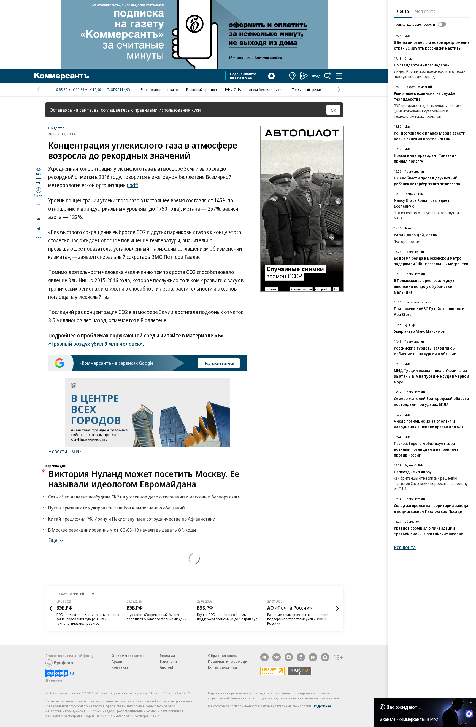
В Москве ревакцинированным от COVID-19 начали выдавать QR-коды (122, 530)
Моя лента (425, 11)
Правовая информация (229, 661)
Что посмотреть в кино (159, 89)
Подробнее (322, 706)
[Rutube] (313, 657)
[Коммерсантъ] (61, 76)
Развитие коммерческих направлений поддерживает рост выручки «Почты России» (297, 619)
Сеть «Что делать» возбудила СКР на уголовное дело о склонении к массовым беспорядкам (143, 496)
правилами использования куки (167, 110)
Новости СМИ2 (65, 451)
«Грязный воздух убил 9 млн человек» (95, 343)
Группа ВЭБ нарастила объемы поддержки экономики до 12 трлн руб (227, 616)
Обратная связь (222, 655)
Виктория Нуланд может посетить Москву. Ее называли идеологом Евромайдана (143, 479)
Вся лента (405, 547)
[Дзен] (289, 657)
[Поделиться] (38, 219)
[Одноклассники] (301, 657)
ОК (333, 110)
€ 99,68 (78, 89)
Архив (117, 661)
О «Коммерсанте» (128, 655)
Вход (316, 75)
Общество (56, 127)
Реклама (167, 655)
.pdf (132, 185)
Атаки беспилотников (266, 89)
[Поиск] (328, 76)
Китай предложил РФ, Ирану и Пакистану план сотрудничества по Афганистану (131, 519)
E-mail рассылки (222, 667)
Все (92, 594)
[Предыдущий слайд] (50, 608)
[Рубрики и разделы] (339, 76)
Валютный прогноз (201, 89)
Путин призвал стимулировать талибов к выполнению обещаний (116, 508)
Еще (52, 539)
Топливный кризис (306, 89)
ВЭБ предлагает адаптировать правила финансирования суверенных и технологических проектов (87, 619)
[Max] (325, 657)
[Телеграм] (264, 657)
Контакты (120, 667)
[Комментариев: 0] (38, 181)
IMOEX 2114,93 (118, 89)
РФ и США (233, 89)
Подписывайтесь (218, 363)
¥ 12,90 (95, 89)
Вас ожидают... (403, 707)
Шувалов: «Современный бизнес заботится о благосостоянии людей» (156, 616)
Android (166, 667)
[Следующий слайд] (337, 608)
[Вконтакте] (276, 657)
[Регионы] (292, 76)
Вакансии (168, 661)
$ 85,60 (61, 89)
